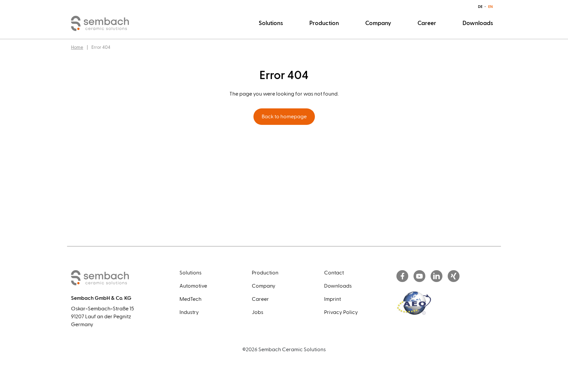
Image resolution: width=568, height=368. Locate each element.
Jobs (257, 312)
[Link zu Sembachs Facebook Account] (402, 276)
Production (324, 23)
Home (77, 47)
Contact (334, 272)
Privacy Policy (341, 312)
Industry (189, 312)
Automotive (193, 286)
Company (378, 23)
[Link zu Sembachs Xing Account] (454, 276)
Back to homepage (284, 116)
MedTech (190, 299)
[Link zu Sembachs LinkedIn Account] (436, 276)
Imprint (332, 299)
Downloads (477, 23)
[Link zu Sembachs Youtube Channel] (419, 276)
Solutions (271, 23)
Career (426, 23)
